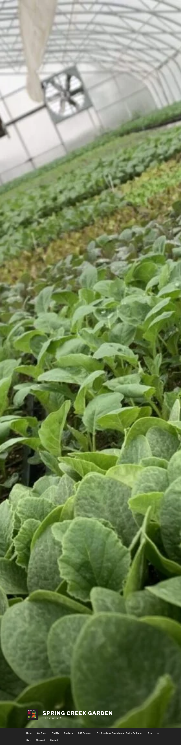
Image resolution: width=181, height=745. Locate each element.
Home (29, 733)
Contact (54, 740)
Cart (28, 740)
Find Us (55, 733)
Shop (150, 733)
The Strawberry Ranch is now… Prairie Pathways (119, 733)
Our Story (41, 733)
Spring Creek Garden (78, 713)
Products (68, 733)
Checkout (40, 740)
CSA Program (84, 733)
